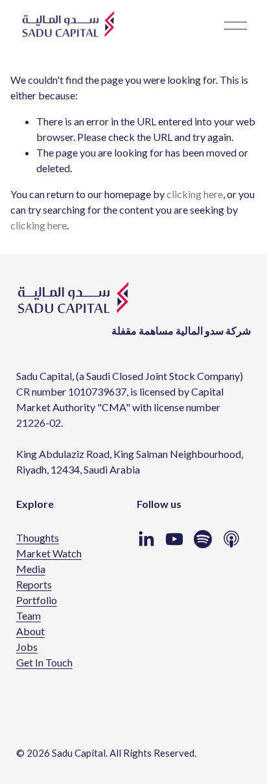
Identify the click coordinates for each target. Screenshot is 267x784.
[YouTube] (174, 539)
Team (28, 615)
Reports (34, 584)
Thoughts (37, 537)
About (30, 631)
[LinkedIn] (146, 539)
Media (30, 569)
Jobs (27, 646)
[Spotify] (203, 539)
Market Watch (49, 553)
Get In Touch (44, 662)
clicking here (195, 194)
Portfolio (36, 600)
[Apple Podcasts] (231, 539)
